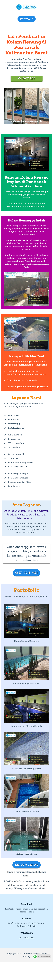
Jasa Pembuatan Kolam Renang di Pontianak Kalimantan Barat (26, 45)
